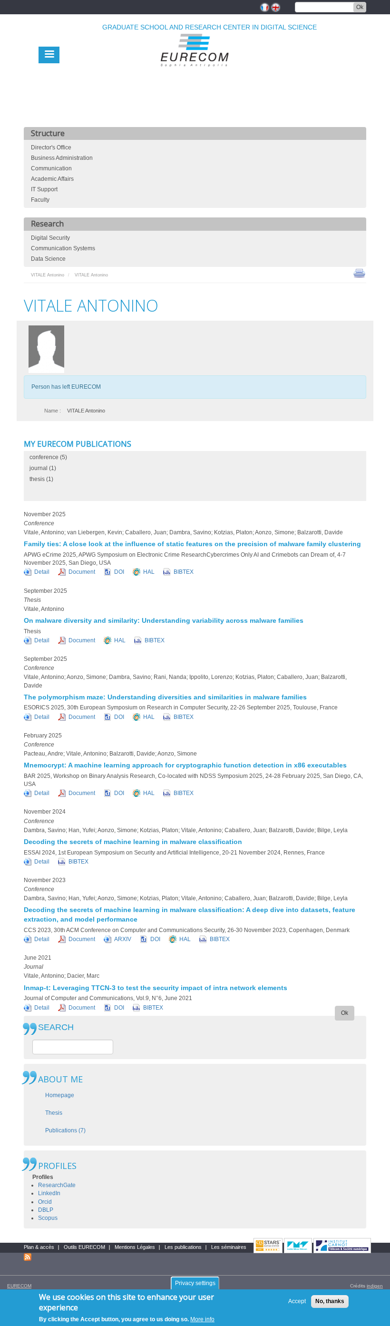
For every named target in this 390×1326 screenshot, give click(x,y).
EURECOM (19, 1285)
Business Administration (62, 158)
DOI (119, 572)
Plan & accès (39, 1247)
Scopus (48, 1218)
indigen (375, 1285)
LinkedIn (49, 1193)
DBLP (45, 1210)
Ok (359, 7)
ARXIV (122, 939)
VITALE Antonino (47, 275)
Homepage (59, 1095)
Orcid (45, 1201)
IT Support (44, 189)
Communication (51, 168)
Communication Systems (63, 248)
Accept (297, 1301)
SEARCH (56, 1027)
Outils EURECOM (84, 1247)
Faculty (40, 199)
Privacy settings (195, 1283)
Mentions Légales (135, 1247)
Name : (52, 410)
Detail (41, 572)
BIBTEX (184, 572)
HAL (149, 572)
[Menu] (49, 55)
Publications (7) (65, 1130)
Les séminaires (228, 1247)
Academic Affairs (52, 179)
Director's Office (51, 147)
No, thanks (329, 1301)
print (359, 272)
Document (81, 572)
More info (202, 1319)
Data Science (48, 258)
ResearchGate (57, 1185)
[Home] (195, 72)
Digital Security (50, 238)
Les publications (183, 1247)
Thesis (53, 1113)
